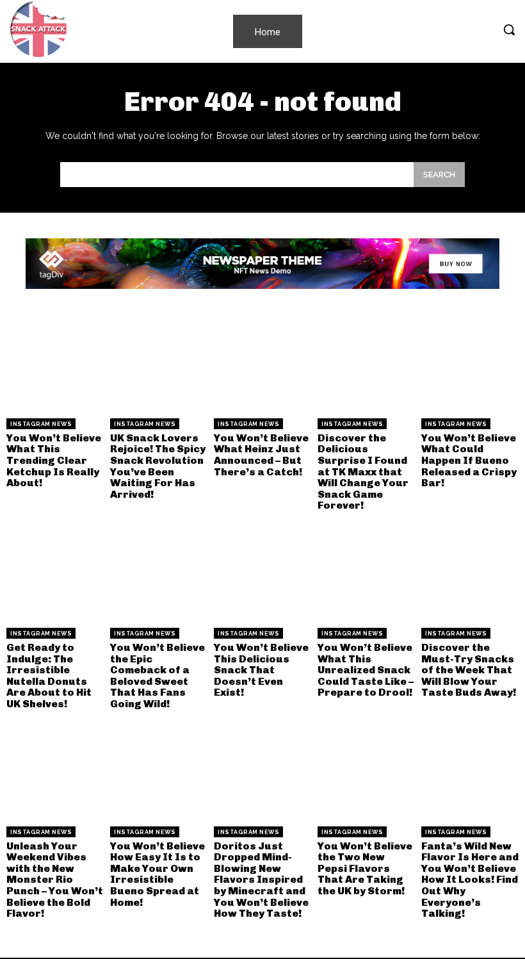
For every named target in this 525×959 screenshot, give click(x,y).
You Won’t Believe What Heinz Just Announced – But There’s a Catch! (261, 455)
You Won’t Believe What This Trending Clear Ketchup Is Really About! (53, 460)
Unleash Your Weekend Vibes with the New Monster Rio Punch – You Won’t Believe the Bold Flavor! (54, 880)
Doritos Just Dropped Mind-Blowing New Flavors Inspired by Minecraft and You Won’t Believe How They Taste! (261, 880)
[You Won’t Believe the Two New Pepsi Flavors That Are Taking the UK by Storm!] (366, 771)
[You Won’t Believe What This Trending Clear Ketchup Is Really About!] (55, 363)
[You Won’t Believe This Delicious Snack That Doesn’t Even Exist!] (262, 572)
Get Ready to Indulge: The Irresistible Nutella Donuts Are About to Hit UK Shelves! (49, 675)
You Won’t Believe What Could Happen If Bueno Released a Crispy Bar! (469, 460)
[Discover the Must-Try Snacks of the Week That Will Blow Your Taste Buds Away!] (470, 572)
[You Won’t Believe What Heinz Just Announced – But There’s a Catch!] (262, 363)
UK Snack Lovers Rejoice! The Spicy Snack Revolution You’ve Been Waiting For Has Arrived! (158, 466)
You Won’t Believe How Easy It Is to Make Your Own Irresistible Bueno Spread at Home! (157, 874)
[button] (509, 29)
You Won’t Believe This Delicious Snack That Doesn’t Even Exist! (261, 669)
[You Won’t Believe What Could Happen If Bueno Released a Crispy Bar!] (470, 363)
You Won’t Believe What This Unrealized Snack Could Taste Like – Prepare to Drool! (366, 669)
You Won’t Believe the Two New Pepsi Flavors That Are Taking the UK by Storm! (365, 868)
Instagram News (41, 424)
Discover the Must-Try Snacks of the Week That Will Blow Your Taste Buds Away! (468, 669)
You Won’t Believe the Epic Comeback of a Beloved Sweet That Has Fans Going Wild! (157, 675)
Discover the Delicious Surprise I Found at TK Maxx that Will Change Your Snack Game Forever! (363, 472)
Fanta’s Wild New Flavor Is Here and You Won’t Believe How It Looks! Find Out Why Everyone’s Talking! (470, 880)
